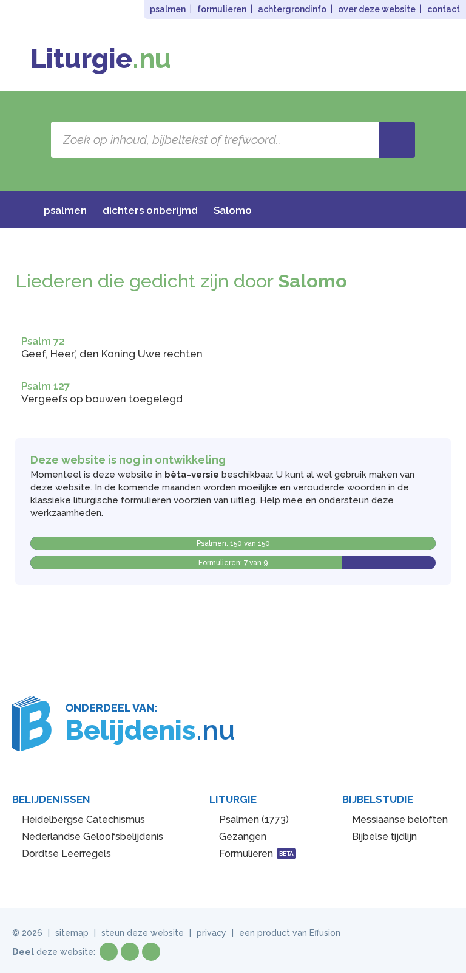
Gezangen (242, 836)
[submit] (397, 140)
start (19, 210)
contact (443, 9)
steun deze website (142, 933)
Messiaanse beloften (400, 819)
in (151, 952)
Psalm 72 (43, 341)
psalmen (168, 9)
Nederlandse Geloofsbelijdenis (92, 836)
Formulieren (256, 853)
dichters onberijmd (150, 210)
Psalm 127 (45, 386)
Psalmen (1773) (254, 819)
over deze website (377, 9)
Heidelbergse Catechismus (83, 819)
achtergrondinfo (292, 9)
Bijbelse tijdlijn (384, 836)
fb (109, 952)
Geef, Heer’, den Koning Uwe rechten (112, 354)
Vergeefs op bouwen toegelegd (102, 399)
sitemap (72, 933)
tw (130, 952)
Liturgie (100, 58)
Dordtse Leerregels (66, 853)
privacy (211, 933)
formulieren (221, 9)
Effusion (324, 933)
